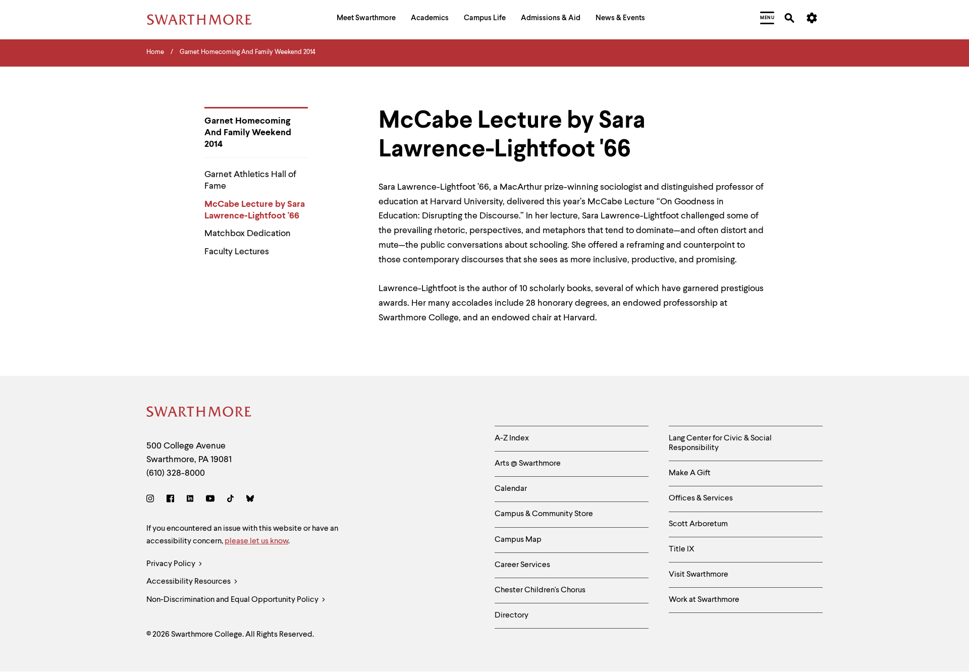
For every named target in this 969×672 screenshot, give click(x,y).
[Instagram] (152, 500)
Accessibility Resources (189, 582)
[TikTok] (230, 500)
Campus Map (518, 540)
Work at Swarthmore (704, 600)
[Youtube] (210, 500)
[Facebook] (170, 500)
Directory (511, 615)
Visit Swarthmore (698, 575)
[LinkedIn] (190, 500)
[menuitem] (366, 19)
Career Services (522, 565)
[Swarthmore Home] (199, 413)
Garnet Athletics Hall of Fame (250, 180)
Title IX (681, 549)
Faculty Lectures (236, 251)
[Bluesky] (250, 500)
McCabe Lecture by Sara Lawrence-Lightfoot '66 (254, 210)
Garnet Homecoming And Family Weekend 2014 (247, 133)
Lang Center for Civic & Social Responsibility (720, 443)
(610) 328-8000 (175, 473)
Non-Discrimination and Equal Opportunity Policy (233, 600)
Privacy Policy (171, 564)
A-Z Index (512, 438)
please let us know (256, 541)
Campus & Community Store (544, 514)
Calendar (511, 489)
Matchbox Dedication (247, 233)
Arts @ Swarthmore (528, 464)
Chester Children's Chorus (540, 590)
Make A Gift (690, 473)
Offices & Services (701, 498)
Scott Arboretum (698, 524)
